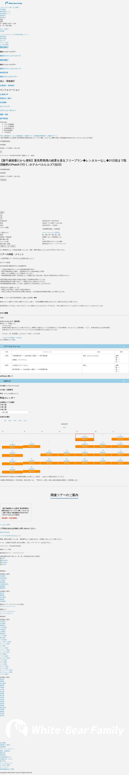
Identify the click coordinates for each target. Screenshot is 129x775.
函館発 (2, 712)
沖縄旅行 (3, 576)
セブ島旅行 (3, 654)
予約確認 (3, 9)
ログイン (3, 40)
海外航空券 (4, 72)
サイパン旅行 (4, 668)
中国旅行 (3, 630)
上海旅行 (3, 632)
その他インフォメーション (9, 386)
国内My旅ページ (5, 11)
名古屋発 (3, 597)
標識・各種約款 (5, 751)
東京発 (2, 593)
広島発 (2, 697)
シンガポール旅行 (5, 642)
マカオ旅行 (3, 627)
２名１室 (3, 405)
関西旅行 (3, 588)
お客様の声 (4, 94)
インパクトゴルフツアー (8, 611)
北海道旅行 (3, 578)
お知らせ (7, 381)
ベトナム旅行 (4, 656)
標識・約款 (4, 114)
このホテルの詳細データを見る (12, 338)
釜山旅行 (3, 638)
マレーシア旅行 (5, 644)
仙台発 (2, 714)
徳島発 (2, 701)
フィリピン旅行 (5, 652)
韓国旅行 (3, 634)
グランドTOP (4, 42)
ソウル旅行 (3, 636)
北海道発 (3, 601)
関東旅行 (3, 586)
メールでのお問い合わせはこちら (10, 536)
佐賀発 (2, 703)
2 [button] (1, 216)
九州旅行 (3, 580)
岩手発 (2, 716)
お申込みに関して (6, 376)
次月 (64, 427)
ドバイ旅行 (3, 664)
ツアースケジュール (12, 346)
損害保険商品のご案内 (7, 769)
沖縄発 (2, 709)
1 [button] (1, 214)
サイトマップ (5, 106)
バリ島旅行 (3, 640)
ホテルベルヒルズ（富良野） (51, 232)
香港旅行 (3, 625)
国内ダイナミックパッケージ (10, 56)
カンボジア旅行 (5, 658)
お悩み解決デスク (5, 757)
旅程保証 (3, 755)
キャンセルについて (6, 763)
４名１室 (3, 409)
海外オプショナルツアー (9, 76)
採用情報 (3, 747)
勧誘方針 (3, 753)
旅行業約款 (4, 118)
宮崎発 (2, 705)
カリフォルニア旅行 (6, 672)
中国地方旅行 (4, 584)
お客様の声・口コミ (6, 759)
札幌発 (2, 687)
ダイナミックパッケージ (8, 606)
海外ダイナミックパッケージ (10, 68)
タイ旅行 (3, 646)
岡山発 (2, 695)
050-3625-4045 (5, 532)
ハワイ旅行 (3, 660)
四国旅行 (3, 582)
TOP (1, 136)
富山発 (2, 691)
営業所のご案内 (5, 98)
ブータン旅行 (4, 666)
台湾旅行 (3, 621)
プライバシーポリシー (8, 110)
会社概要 (3, 102)
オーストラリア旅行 (6, 670)
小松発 (2, 689)
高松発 (2, 699)
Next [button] (2, 212)
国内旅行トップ (9, 136)
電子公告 (3, 761)
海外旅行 (3, 17)
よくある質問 (4, 44)
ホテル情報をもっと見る (8, 340)
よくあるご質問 (5, 524)
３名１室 (3, 407)
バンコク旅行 (4, 648)
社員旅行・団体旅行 (7, 85)
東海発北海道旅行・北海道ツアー (45, 136)
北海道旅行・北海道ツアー (24, 136)
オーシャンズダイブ (6, 613)
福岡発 (2, 599)
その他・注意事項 (6, 390)
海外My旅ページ (5, 13)
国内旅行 (3, 15)
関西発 (2, 595)
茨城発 (2, 693)
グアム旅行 (3, 662)
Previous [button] (3, 180)
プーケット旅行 (5, 650)
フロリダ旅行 (4, 674)
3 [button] (1, 218)
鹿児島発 (3, 707)
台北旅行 (3, 623)
